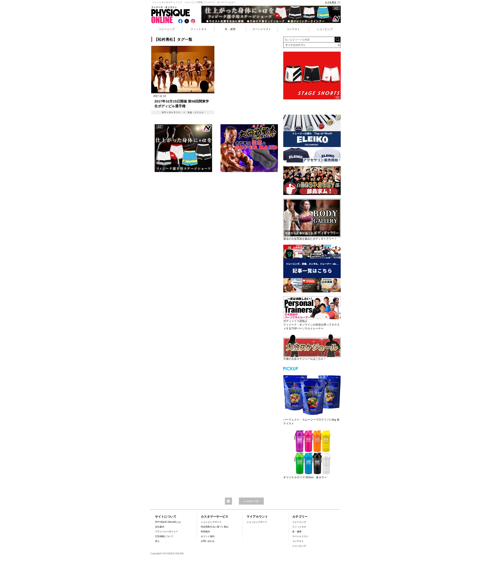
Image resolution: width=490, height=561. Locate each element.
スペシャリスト (261, 29)
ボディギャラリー (171, 112)
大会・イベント (195, 112)
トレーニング (167, 29)
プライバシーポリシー (166, 531)
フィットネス (198, 29)
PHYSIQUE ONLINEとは (168, 522)
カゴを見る (330, 2)
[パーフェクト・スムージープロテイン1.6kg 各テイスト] (312, 394)
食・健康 (230, 29)
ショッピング (325, 29)
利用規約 (205, 531)
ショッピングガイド (211, 522)
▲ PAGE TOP (251, 501)
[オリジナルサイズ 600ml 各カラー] (312, 452)
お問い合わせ (208, 541)
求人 (157, 541)
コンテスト (293, 29)
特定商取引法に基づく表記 (214, 526)
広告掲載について (164, 536)
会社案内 (159, 526)
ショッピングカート (257, 522)
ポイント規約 (208, 536)
